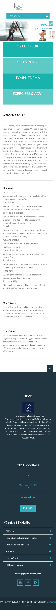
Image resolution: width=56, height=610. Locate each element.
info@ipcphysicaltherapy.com (28, 574)
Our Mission (10, 303)
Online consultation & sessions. (30, 416)
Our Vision (9, 331)
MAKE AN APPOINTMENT (44, 26)
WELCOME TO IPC (14, 115)
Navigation (15, 15)
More (29, 508)
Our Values (9, 187)
